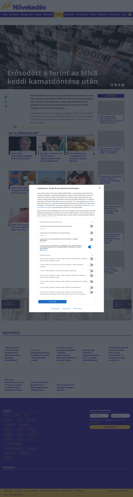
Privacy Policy (77, 308)
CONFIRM (52, 301)
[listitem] (66, 222)
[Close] (100, 188)
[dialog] (66, 248)
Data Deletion (55, 308)
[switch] (90, 226)
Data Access (66, 308)
